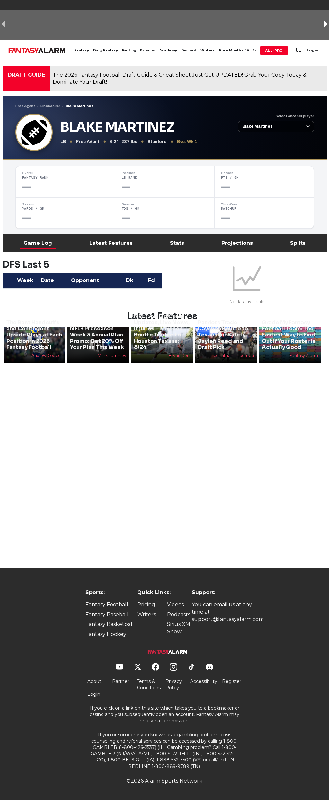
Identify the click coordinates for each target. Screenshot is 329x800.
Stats (177, 243)
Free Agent (25, 106)
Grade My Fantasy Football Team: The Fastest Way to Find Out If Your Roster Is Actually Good (289, 335)
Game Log (37, 243)
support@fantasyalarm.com (228, 619)
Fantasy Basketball (109, 624)
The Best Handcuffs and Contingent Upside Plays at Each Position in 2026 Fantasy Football (34, 335)
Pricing (146, 605)
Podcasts (178, 614)
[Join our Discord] (298, 50)
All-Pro (274, 50)
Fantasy (81, 50)
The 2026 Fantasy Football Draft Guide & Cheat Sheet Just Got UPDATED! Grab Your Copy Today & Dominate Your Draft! (180, 78)
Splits (298, 243)
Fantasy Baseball (107, 614)
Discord (188, 50)
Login (312, 50)
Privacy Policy (173, 684)
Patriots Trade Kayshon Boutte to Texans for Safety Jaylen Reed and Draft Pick (223, 335)
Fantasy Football (106, 605)
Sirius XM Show (178, 627)
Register (231, 681)
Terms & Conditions (149, 684)
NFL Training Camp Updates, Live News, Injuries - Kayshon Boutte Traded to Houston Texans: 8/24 (162, 332)
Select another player (294, 116)
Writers (207, 50)
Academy (168, 50)
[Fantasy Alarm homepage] (37, 50)
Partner (120, 681)
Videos (175, 605)
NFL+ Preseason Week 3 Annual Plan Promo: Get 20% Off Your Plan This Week (97, 338)
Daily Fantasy (105, 50)
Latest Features (111, 243)
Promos (147, 50)
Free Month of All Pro (239, 50)
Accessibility (203, 681)
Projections (237, 243)
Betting (129, 50)
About (94, 681)
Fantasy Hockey (105, 634)
